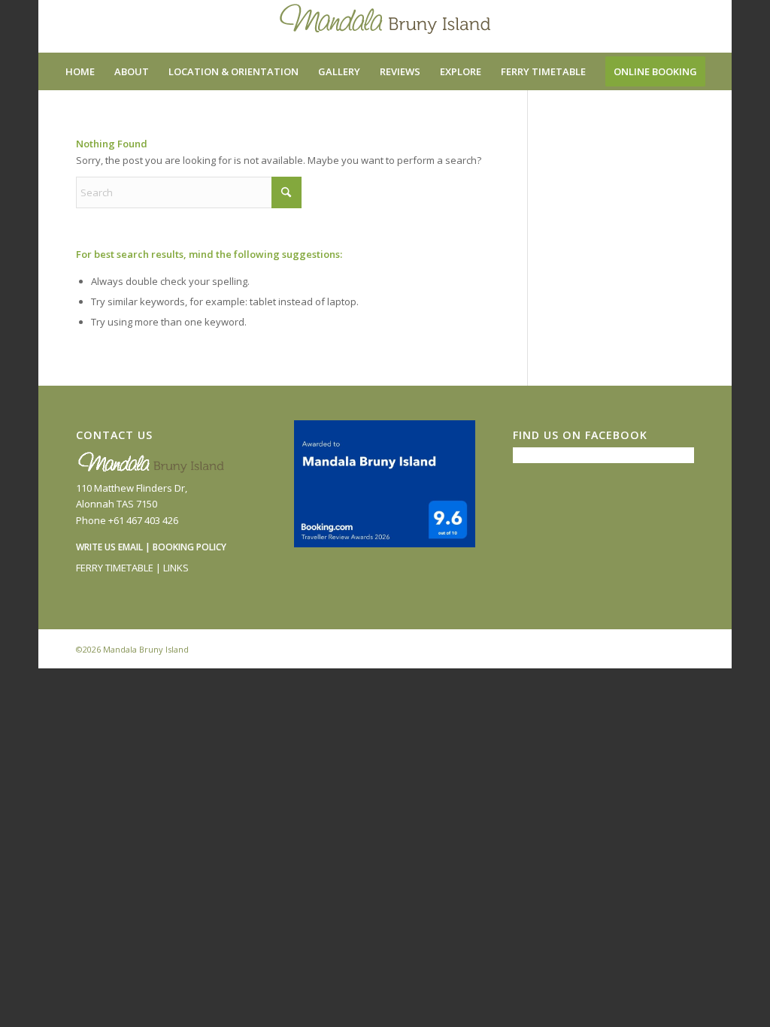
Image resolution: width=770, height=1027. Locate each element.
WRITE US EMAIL (109, 547)
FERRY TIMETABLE (114, 567)
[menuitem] (80, 71)
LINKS (176, 567)
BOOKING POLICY (189, 547)
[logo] (385, 26)
